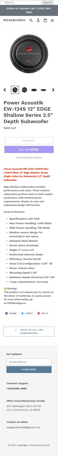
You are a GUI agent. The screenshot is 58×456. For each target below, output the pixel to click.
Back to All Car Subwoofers (31, 331)
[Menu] (52, 20)
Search (47, 2)
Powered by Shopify (40, 445)
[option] (15, 90)
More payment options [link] (29, 157)
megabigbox (15, 20)
